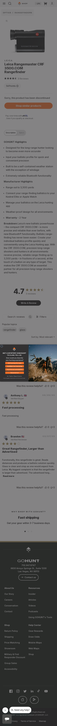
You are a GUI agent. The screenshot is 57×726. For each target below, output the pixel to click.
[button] (14, 363)
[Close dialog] (2, 346)
